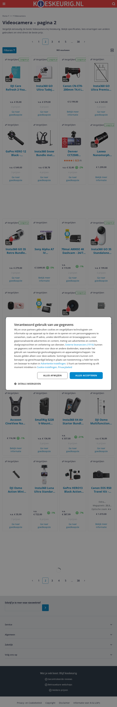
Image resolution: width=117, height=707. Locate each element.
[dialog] (58, 353)
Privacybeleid (65, 367)
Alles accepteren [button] (86, 375)
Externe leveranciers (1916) (79, 344)
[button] (27, 383)
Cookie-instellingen (47, 367)
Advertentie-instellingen (53, 363)
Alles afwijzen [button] (52, 375)
